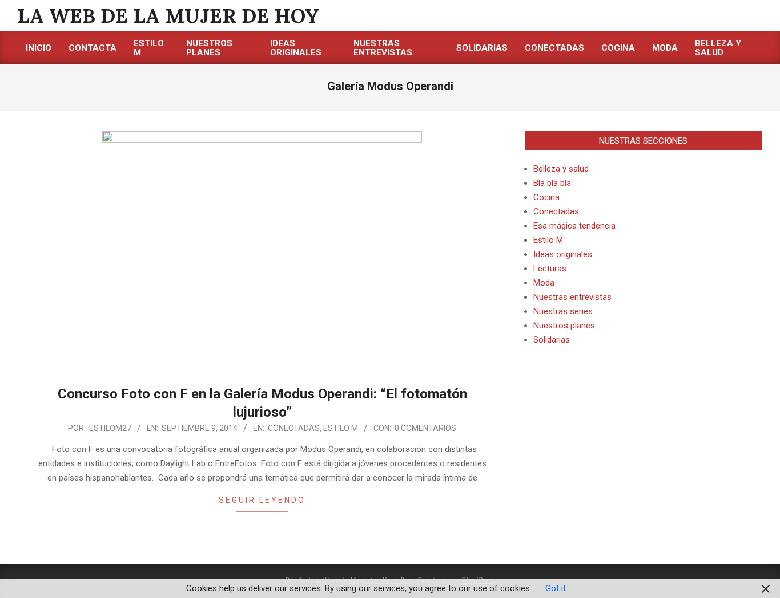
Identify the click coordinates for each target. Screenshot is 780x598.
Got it (555, 588)
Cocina (546, 197)
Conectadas (294, 428)
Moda (543, 283)
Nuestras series (563, 311)
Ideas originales (562, 254)
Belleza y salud (561, 169)
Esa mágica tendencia (574, 226)
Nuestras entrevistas (572, 297)
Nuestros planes (564, 325)
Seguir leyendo (262, 500)
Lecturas (549, 268)
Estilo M (340, 428)
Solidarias (551, 340)
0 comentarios (425, 428)
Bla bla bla (552, 183)
